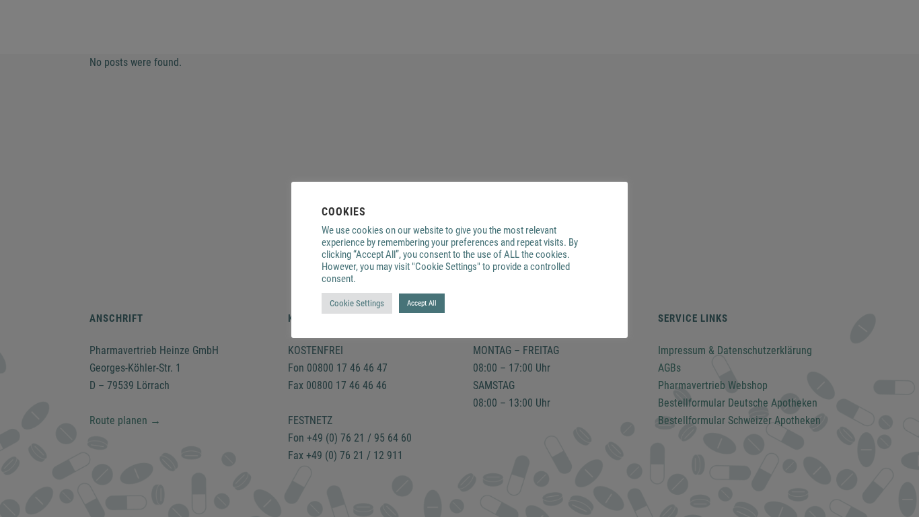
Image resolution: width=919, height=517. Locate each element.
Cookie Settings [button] (357, 303)
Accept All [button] (422, 303)
